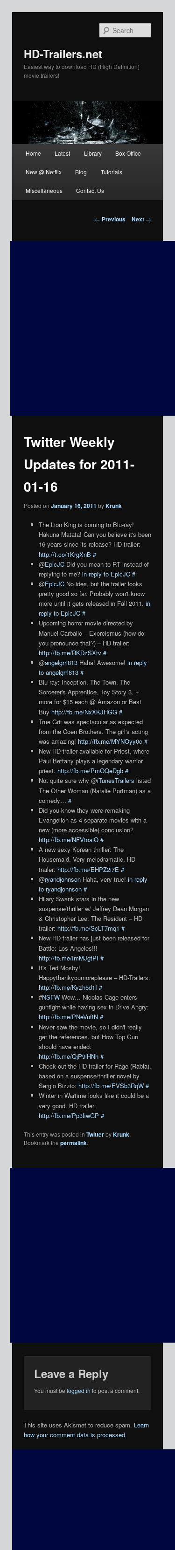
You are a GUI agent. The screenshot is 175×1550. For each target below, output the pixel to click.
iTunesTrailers (115, 780)
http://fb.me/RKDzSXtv (70, 652)
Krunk (113, 505)
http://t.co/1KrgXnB (65, 554)
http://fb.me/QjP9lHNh (68, 1056)
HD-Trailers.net (63, 54)
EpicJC (54, 564)
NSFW (51, 997)
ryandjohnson (63, 879)
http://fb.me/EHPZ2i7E (88, 869)
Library (93, 153)
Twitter (95, 1134)
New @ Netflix (44, 172)
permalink (73, 1142)
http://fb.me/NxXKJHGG (84, 711)
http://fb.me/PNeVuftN (68, 1016)
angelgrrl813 (61, 662)
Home (33, 153)
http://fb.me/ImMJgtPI (68, 957)
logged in (79, 1390)
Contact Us (90, 190)
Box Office (128, 153)
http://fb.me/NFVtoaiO (68, 839)
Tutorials (111, 172)
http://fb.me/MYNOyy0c (110, 741)
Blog (81, 172)
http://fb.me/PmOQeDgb (90, 770)
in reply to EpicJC (106, 573)
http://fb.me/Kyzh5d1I (68, 987)
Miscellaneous (44, 190)
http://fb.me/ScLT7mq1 (88, 928)
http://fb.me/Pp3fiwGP (69, 1115)
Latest (62, 153)
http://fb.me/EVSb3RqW (111, 1085)
